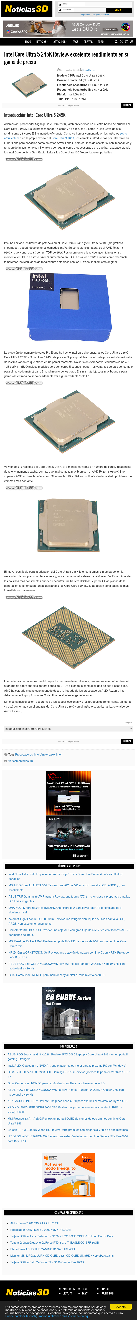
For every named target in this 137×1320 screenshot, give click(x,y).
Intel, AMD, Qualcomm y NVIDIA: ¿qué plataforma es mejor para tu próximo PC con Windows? (67, 1065)
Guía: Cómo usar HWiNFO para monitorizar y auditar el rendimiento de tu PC (57, 975)
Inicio (29, 41)
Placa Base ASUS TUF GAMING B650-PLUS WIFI (42, 1249)
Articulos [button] (59, 42)
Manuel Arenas (88, 70)
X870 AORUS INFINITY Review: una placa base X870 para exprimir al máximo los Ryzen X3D (68, 1101)
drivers (67, 1293)
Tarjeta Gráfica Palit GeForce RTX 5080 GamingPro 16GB (47, 1262)
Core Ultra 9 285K (63, 138)
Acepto (121, 1306)
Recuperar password (100, 14)
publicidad (107, 1293)
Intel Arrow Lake (44, 754)
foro (85, 1289)
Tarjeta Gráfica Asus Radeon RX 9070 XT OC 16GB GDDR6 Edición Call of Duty (61, 1236)
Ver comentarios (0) (20, 761)
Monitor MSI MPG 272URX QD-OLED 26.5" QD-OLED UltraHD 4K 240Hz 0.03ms (62, 1255)
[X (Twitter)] (121, 42)
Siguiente (127, 105)
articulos (69, 1289)
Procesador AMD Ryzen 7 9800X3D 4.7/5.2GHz (40, 1230)
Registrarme (85, 14)
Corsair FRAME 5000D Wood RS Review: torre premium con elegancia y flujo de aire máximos (68, 1130)
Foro (101, 42)
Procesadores (24, 754)
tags (85, 1293)
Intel (59, 754)
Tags (75, 42)
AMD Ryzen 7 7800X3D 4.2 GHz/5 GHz (35, 1223)
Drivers (88, 42)
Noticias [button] (41, 42)
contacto (106, 1289)
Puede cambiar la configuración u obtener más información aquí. (48, 1316)
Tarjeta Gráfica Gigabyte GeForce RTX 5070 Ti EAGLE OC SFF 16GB (54, 1242)
